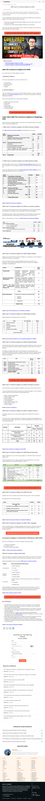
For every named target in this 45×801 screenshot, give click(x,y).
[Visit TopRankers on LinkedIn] (39, 788)
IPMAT (4, 762)
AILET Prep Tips (34, 773)
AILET (18, 761)
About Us (29, 798)
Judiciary (4, 761)
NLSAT (4, 780)
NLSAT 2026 (33, 768)
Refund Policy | (19, 798)
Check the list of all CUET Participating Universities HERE (22, 597)
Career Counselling (6, 779)
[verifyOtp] (32, 646)
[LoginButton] (43, 1)
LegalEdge (19, 772)
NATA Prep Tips (34, 775)
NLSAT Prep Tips (34, 780)
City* (12, 655)
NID (3, 766)
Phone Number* (14, 644)
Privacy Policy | (13, 798)
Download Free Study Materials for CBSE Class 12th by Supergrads (22, 33)
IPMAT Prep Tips (34, 774)
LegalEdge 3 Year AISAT (21, 780)
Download (22, 660)
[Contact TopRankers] (39, 2)
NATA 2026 (33, 763)
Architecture (5, 775)
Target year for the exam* (15, 651)
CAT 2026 (33, 767)
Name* (12, 640)
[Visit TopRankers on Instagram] (36, 788)
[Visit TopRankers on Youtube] (33, 788)
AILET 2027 (33, 766)
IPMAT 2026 (33, 761)
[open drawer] (2, 1)
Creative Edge (19, 775)
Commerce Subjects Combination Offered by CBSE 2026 (18, 65)
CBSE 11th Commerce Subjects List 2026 (14, 63)
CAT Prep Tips (34, 779)
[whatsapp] (6, 628)
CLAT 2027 (33, 760)
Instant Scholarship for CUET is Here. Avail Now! (22, 112)
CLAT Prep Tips (34, 772)
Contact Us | (25, 798)
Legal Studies (18, 613)
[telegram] (9, 628)
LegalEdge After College (21, 778)
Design (4, 777)
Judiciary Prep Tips (35, 778)
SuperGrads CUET (20, 777)
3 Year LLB (4, 768)
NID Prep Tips (34, 777)
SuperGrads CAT (20, 779)
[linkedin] (12, 628)
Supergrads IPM (20, 774)
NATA (18, 766)
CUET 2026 (33, 762)
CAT (4, 767)
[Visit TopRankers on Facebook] (34, 788)
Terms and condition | (6, 798)
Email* (12, 648)
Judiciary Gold (19, 773)
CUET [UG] (5, 763)
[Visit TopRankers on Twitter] (37, 788)
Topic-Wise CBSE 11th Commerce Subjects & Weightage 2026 (19, 64)
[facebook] (3, 628)
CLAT (4, 760)
